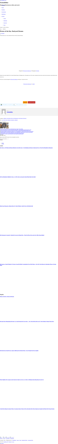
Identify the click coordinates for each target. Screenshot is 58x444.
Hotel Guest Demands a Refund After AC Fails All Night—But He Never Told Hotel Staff (16, 206)
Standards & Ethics (24, 440)
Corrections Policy (30, 440)
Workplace (3, 5)
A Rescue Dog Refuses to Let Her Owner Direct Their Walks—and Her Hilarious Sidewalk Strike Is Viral (15, 130)
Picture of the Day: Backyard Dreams (7, 296)
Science (5, 18)
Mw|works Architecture (27, 70)
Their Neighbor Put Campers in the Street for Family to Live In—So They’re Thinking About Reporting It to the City (22, 379)
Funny (4, 25)
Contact (18, 440)
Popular (3, 143)
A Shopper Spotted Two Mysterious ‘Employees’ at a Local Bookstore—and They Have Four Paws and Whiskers (16, 132)
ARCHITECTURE (10, 118)
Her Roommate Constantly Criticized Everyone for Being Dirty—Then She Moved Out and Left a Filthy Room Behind (22, 235)
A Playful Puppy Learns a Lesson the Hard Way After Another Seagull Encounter (11, 133)
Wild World (5, 20)
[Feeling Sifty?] (2, 443)
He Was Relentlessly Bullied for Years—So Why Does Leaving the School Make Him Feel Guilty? (18, 176)
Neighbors (3, 9)
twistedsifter (2, 33)
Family (3, 7)
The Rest (3, 16)
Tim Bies (37, 70)
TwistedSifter (14, 440)
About (20, 440)
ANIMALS (5, 118)
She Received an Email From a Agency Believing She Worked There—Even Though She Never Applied (19, 350)
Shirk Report (3, 14)
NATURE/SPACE (15, 118)
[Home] (29, 0)
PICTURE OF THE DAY (22, 118)
